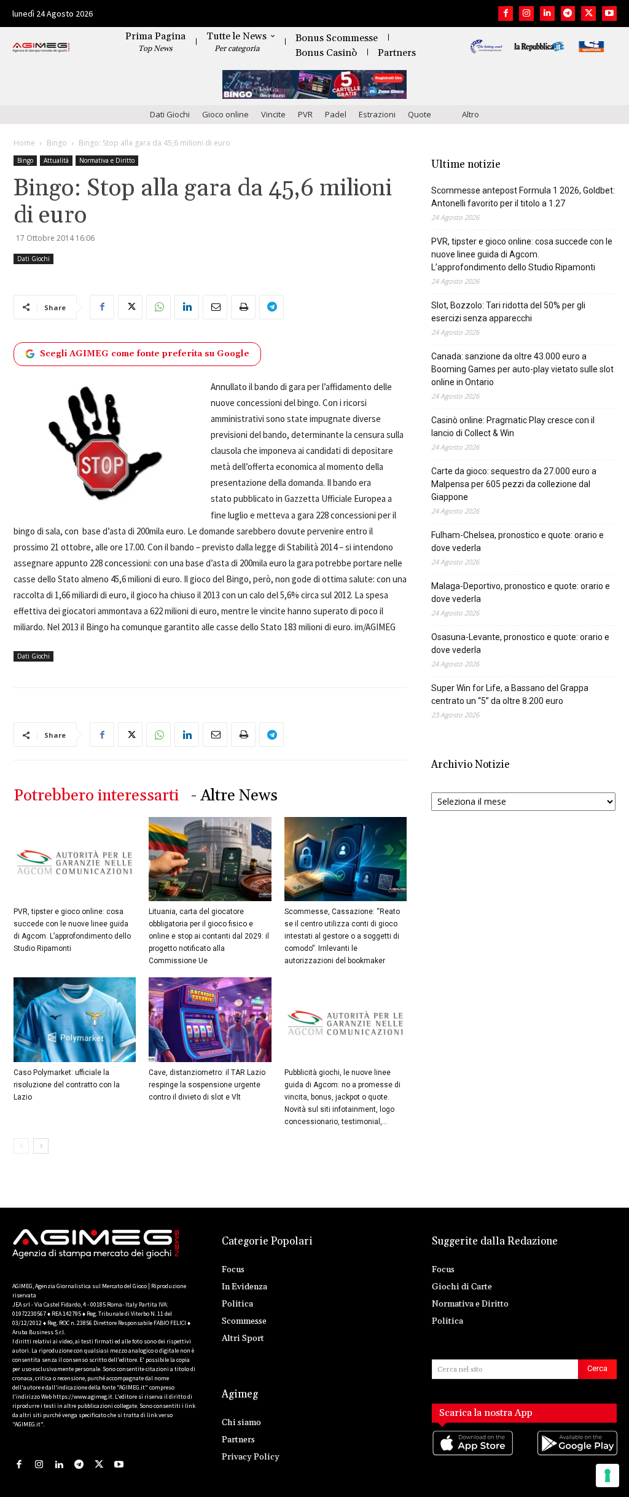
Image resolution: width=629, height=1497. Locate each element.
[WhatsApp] (158, 307)
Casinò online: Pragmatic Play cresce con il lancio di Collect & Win (513, 426)
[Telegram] (568, 13)
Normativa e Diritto (107, 160)
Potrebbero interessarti (96, 795)
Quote (419, 114)
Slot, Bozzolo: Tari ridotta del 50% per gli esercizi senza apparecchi (508, 311)
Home (24, 143)
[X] (588, 13)
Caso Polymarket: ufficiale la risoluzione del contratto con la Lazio (67, 1084)
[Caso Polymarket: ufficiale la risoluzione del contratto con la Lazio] (75, 1019)
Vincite (273, 114)
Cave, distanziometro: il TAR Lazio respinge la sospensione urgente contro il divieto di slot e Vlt (207, 1084)
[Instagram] (526, 13)
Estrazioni (377, 114)
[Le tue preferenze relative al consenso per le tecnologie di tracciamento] (607, 1475)
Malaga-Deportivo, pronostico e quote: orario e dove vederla (520, 592)
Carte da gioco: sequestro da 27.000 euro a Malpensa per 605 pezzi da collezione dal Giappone (513, 484)
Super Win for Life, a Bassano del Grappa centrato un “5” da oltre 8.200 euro (509, 694)
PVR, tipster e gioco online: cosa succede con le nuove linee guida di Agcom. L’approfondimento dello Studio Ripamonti (521, 254)
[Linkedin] (547, 13)
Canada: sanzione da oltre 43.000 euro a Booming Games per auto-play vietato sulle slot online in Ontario (522, 369)
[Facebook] (505, 13)
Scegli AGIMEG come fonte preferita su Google (144, 353)
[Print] (243, 307)
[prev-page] (21, 1146)
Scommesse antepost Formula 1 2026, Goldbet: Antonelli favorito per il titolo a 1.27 (523, 197)
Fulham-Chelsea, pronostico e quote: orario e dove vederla (517, 541)
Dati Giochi (170, 114)
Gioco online (225, 114)
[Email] (215, 307)
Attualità (56, 160)
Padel (335, 114)
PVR (305, 114)
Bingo (57, 143)
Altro (470, 114)
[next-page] (41, 1146)
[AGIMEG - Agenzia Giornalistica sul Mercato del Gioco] (41, 48)
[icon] (472, 1455)
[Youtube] (609, 13)
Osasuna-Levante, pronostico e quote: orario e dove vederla (520, 643)
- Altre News (234, 795)
